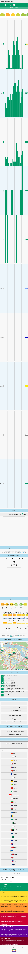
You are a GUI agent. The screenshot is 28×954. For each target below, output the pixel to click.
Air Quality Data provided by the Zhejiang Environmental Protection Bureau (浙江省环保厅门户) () (14, 551)
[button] (10, 655)
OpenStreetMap (20, 669)
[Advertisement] (14, 531)
